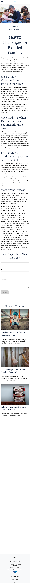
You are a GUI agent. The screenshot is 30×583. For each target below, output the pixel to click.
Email (3, 270)
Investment (15, 581)
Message (4, 279)
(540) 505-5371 (16, 560)
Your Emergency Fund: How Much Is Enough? (13, 370)
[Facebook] (14, 572)
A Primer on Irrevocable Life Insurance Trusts (13, 333)
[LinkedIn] (16, 572)
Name (3, 261)
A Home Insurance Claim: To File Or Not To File (13, 408)
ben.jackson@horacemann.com (15, 569)
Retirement (15, 579)
